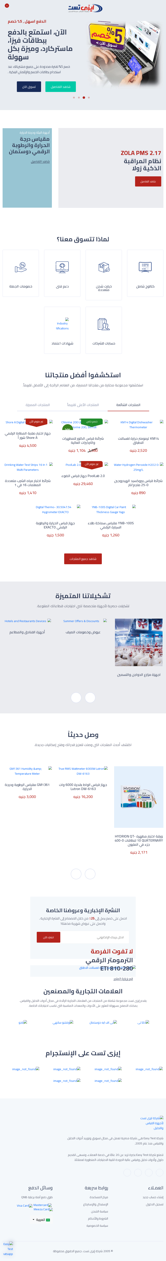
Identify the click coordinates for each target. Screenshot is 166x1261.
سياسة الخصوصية (97, 1225)
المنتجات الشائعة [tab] (128, 405)
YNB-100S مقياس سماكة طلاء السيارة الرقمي (111, 525)
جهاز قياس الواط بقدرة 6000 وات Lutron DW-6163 (83, 787)
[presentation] (76, 697)
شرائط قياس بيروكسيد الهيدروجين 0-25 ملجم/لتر (138, 483)
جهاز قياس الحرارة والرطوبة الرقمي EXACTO (55, 525)
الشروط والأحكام (98, 1218)
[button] (90, 97)
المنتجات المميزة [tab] (38, 405)
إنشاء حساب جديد (153, 1197)
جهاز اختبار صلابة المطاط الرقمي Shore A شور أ (28, 435)
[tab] (128, 407)
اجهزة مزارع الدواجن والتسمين (139, 675)
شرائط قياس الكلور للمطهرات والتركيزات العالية (83, 440)
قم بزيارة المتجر (123, 978)
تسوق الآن (29, 87)
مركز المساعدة (99, 1197)
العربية (40, 1219)
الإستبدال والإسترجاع (95, 1204)
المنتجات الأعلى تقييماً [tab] (83, 405)
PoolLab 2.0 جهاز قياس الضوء (83, 476)
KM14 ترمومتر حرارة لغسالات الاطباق (138, 440)
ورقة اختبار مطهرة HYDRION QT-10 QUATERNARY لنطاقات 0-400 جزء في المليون (139, 840)
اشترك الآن (48, 937)
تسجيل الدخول (154, 1204)
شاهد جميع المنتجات (83, 559)
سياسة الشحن (99, 1211)
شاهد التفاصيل (60, 87)
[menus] (161, 8)
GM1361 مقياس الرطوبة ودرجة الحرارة (27, 787)
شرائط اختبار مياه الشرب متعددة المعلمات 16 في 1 (28, 483)
